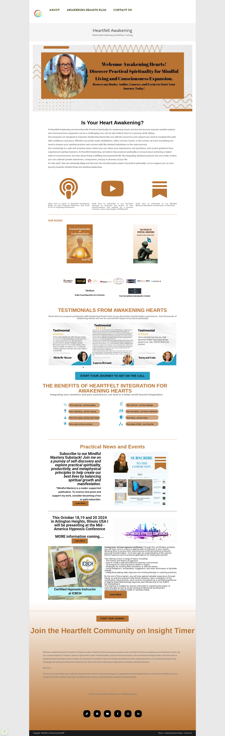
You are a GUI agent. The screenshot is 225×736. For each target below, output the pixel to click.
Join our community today (73, 163)
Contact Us (188, 733)
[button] (51, 344)
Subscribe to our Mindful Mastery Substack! (75, 476)
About (160, 733)
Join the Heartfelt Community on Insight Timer (112, 630)
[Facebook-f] (117, 713)
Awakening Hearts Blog (173, 733)
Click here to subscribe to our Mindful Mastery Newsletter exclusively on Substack (156, 204)
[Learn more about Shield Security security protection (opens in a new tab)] (4, 732)
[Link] (86, 713)
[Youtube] (107, 713)
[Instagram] (128, 713)
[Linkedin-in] (138, 713)
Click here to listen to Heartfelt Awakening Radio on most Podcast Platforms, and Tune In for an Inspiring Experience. (68, 205)
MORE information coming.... (79, 527)
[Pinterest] (97, 713)
